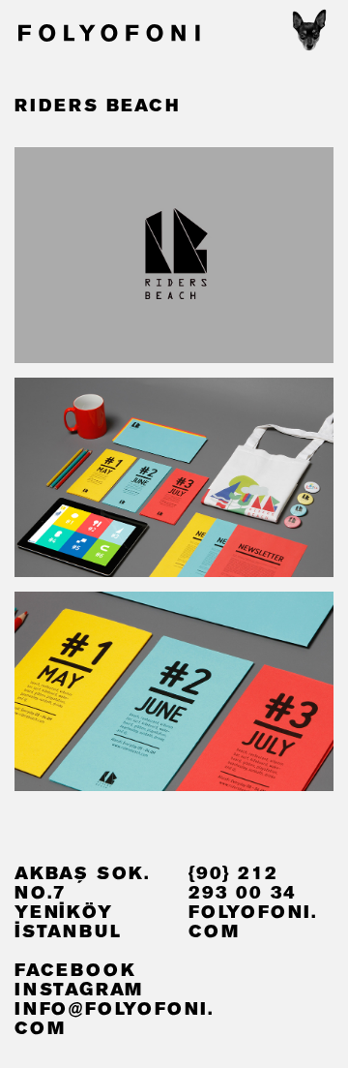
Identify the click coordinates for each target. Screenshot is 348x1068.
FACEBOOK (74, 971)
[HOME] (107, 35)
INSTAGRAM (78, 990)
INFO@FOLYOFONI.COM (114, 1019)
